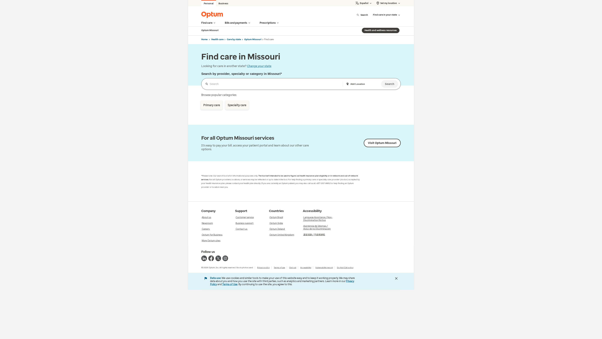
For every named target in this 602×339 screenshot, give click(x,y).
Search (364, 14)
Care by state (234, 39)
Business (223, 3)
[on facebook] (211, 258)
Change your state (259, 66)
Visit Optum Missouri (382, 143)
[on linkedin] (204, 258)
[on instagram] (225, 258)
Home (204, 39)
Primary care (211, 105)
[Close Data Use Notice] (396, 278)
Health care (217, 39)
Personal (209, 3)
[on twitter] (218, 258)
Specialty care (237, 105)
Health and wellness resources (380, 30)
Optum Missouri (252, 39)
